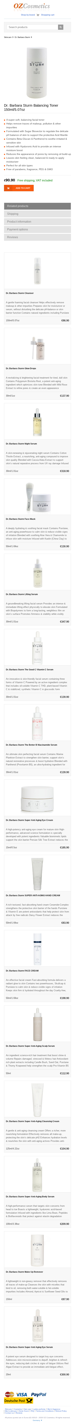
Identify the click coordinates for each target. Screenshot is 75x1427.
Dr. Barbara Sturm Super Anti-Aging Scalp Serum (30, 1046)
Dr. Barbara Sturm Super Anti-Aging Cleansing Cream (32, 1121)
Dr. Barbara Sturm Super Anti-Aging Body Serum (30, 1196)
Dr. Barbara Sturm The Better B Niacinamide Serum (31, 745)
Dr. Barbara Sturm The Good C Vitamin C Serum (29, 669)
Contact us (9, 1413)
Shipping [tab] (12, 213)
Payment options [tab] (17, 229)
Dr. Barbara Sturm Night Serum (21, 444)
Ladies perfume (39, 1409)
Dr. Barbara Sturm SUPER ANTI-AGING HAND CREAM (33, 895)
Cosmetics (18, 1409)
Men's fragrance (53, 1409)
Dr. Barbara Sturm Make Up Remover (24, 1272)
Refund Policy (61, 1411)
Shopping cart (47, 15)
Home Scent (24, 1411)
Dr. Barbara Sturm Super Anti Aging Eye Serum (29, 1347)
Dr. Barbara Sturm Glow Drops (21, 368)
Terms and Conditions (45, 1411)
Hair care (27, 1409)
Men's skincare (11, 1411)
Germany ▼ (37, 1420)
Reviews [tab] (12, 237)
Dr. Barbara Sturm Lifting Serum (22, 594)
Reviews (19, 1413)
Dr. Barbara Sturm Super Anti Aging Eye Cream (29, 820)
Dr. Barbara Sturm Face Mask (20, 519)
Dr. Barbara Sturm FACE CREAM (22, 971)
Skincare (8, 1409)
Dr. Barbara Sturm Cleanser (20, 293)
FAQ (32, 1411)
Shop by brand (28, 15)
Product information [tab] (19, 221)
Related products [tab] (17, 206)
